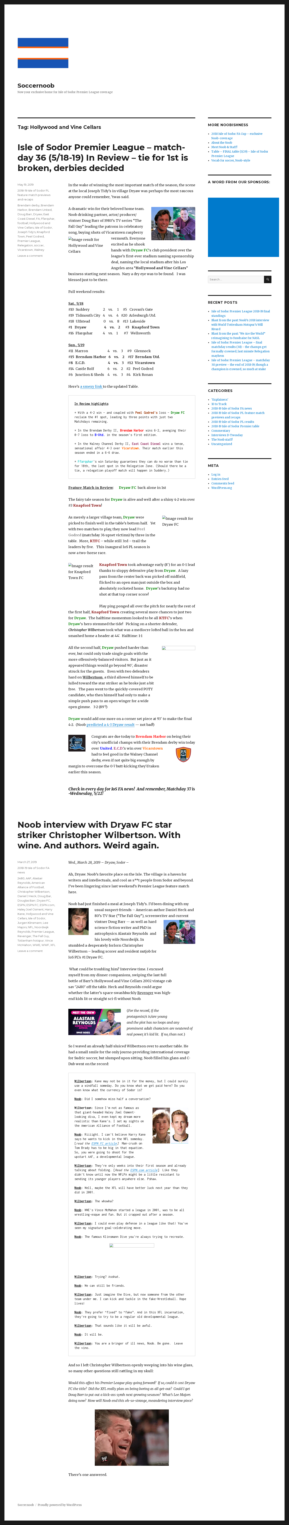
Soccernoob (36, 85)
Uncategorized (221, 444)
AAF (28, 878)
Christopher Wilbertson (34, 891)
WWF (45, 945)
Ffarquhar (47, 218)
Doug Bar (44, 896)
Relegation (25, 245)
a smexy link (91, 386)
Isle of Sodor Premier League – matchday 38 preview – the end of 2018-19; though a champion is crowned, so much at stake (240, 364)
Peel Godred (35, 236)
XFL (52, 945)
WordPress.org (221, 488)
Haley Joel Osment (31, 909)
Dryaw (37, 214)
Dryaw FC (43, 900)
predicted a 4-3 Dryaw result (111, 725)
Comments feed (222, 483)
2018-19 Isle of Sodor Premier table (235, 426)
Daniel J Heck (27, 896)
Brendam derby (29, 205)
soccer (39, 245)
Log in (215, 474)
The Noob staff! (222, 439)
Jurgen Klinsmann (30, 922)
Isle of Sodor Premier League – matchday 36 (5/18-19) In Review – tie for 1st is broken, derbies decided (103, 157)
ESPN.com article (143, 1170)
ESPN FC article (104, 1143)
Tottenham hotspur (31, 940)
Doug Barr (25, 214)
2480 (21, 878)
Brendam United (40, 209)
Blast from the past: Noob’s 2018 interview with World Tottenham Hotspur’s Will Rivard (240, 325)
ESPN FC (32, 905)
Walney (39, 249)
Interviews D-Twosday (227, 435)
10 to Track (219, 404)
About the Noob (221, 143)
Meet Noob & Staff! (224, 147)
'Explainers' (219, 399)
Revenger (24, 936)
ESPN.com (47, 905)
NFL (30, 927)
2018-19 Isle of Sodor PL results (232, 422)
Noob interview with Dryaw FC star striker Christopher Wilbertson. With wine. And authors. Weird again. (99, 835)
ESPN (21, 905)
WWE (36, 945)
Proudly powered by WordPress (60, 1505)
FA (38, 218)
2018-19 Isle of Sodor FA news (231, 408)
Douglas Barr (27, 900)
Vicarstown (25, 249)
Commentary (220, 431)
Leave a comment (30, 255)
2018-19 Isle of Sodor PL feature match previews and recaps (34, 195)
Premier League (29, 241)
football (23, 223)
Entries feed (220, 479)
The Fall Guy (41, 936)
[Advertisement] (244, 227)
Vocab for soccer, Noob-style (230, 160)
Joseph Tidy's (27, 232)
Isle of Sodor (43, 227)
